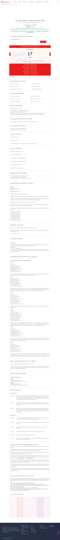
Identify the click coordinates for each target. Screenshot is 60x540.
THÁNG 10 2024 (30, 49)
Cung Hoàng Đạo (39, 1)
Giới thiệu (41, 525)
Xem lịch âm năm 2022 (20, 510)
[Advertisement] (28, 12)
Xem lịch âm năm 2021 (20, 508)
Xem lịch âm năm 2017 (20, 499)
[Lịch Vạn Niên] (5, 2)
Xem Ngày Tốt (31, 1)
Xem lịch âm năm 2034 (40, 512)
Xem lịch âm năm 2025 (20, 516)
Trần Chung (39, 22)
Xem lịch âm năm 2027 (40, 497)
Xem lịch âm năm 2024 (20, 514)
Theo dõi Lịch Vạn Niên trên (28, 24)
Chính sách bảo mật (43, 528)
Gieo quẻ (19, 1)
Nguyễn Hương (23, 22)
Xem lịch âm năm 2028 (40, 499)
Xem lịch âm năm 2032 (40, 508)
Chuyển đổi (43, 41)
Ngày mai (48, 76)
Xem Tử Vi (24, 1)
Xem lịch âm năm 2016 (20, 497)
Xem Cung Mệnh (46, 1)
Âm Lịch (14, 1)
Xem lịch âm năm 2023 (20, 512)
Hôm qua (11, 76)
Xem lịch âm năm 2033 (40, 510)
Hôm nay (30, 76)
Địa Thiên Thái (26, 530)
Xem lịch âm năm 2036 (40, 516)
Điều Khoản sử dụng (43, 526)
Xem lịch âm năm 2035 (40, 514)
